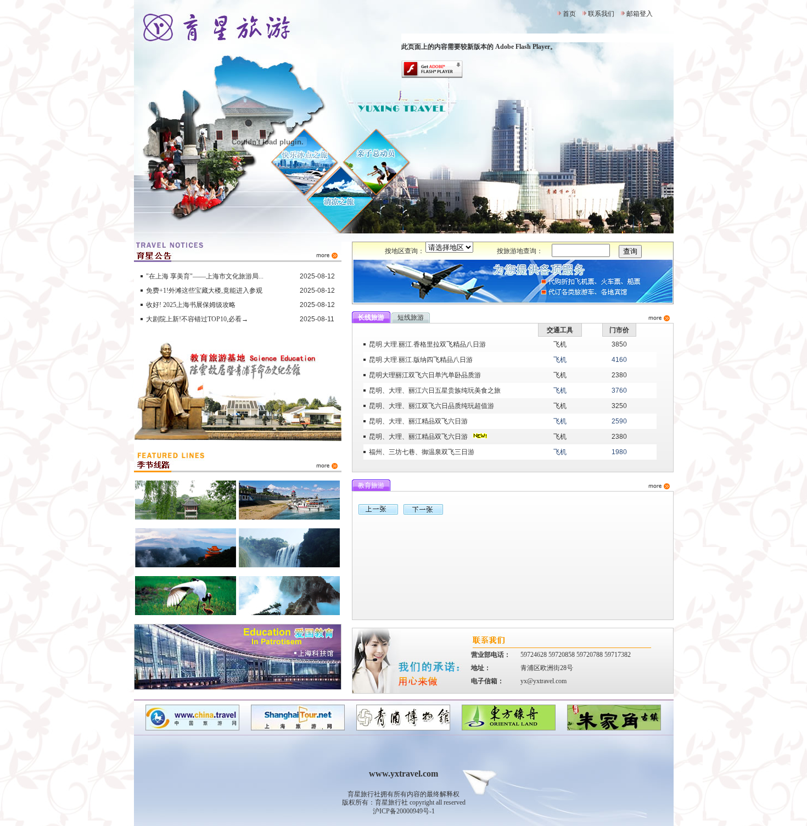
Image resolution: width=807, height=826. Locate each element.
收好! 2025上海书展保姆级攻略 (191, 305)
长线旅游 (371, 317)
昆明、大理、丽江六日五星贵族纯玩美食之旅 (435, 390)
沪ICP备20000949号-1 (404, 811)
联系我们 (601, 14)
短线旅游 (410, 317)
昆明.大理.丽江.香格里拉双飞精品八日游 (427, 344)
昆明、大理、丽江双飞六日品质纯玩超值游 (431, 406)
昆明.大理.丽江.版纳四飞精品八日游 (421, 360)
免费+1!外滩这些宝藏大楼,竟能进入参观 (204, 290)
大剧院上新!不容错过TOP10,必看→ (197, 319)
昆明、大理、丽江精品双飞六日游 (418, 421)
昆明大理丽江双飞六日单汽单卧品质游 (425, 375)
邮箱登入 (639, 14)
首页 (569, 14)
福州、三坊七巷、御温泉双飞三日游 (421, 452)
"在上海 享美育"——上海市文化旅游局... (205, 276)
